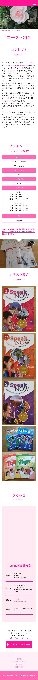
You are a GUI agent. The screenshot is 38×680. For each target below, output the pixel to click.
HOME (19, 659)
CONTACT (19, 667)
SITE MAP (19, 664)
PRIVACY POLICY (19, 662)
